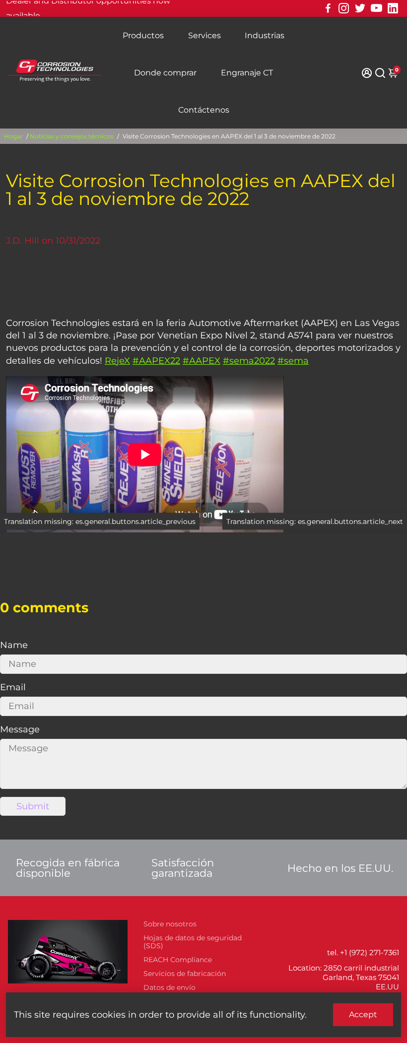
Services (204, 35)
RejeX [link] (117, 360)
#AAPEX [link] (201, 360)
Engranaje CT (247, 72)
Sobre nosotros (170, 924)
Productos (143, 35)
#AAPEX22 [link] (156, 360)
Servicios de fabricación (184, 974)
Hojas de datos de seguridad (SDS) (192, 942)
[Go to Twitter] (360, 8)
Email (13, 687)
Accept (363, 1014)
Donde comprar (165, 72)
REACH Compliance (177, 960)
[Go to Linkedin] (393, 8)
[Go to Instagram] (344, 8)
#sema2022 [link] (249, 360)
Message (20, 729)
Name (14, 645)
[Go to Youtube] (376, 8)
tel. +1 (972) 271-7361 (363, 952)
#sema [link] (293, 360)
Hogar (13, 136)
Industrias (264, 35)
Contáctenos (203, 110)
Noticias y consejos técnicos (72, 136)
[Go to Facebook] (328, 8)
